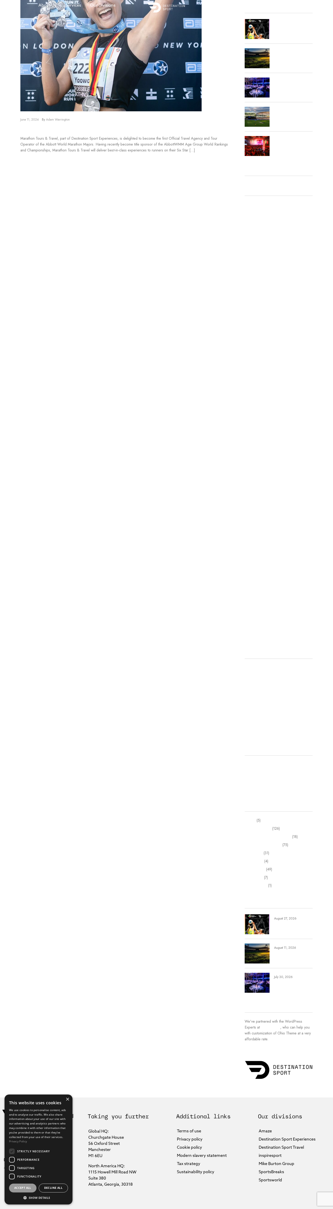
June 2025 (253, 294)
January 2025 (255, 334)
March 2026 (254, 229)
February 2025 (256, 326)
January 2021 (255, 627)
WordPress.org (256, 788)
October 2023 (256, 448)
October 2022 (256, 505)
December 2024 (257, 342)
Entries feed (254, 772)
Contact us (281, 5)
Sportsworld (254, 724)
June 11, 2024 (29, 119)
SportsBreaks (255, 716)
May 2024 (253, 399)
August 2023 (255, 464)
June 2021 (252, 595)
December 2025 (257, 253)
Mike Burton (254, 708)
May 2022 (253, 538)
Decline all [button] (53, 1188)
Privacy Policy (18, 1141)
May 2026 (253, 221)
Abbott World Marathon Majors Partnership (85, 129)
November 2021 (257, 570)
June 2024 (253, 391)
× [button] (67, 1099)
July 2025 (252, 286)
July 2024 (252, 383)
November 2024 (257, 351)
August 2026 (255, 204)
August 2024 (255, 375)
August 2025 (255, 277)
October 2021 (256, 578)
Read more (29, 160)
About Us (47, 5)
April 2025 (253, 310)
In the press (226, 5)
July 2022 (252, 530)
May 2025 (253, 302)
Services (73, 5)
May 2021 (252, 603)
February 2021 (256, 619)
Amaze (250, 667)
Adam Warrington (58, 119)
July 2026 (252, 212)
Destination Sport (258, 675)
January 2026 (255, 245)
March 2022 (254, 554)
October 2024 (256, 359)
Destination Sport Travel (263, 691)
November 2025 (257, 261)
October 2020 (256, 635)
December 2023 (257, 440)
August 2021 (254, 587)
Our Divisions (103, 5)
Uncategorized (256, 732)
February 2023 (256, 497)
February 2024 (256, 424)
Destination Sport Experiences (268, 683)
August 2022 (255, 522)
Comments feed (257, 780)
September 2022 (258, 513)
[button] (38, 1197)
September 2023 (258, 457)
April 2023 (253, 489)
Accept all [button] (22, 1188)
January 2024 (255, 432)
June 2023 (253, 481)
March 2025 (254, 318)
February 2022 (256, 562)
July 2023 (252, 473)
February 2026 (256, 237)
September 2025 (258, 269)
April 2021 (253, 611)
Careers (254, 5)
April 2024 (253, 408)
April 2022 (253, 546)
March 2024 (254, 416)
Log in (249, 764)
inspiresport (253, 700)
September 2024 (258, 367)
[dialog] (38, 1149)
